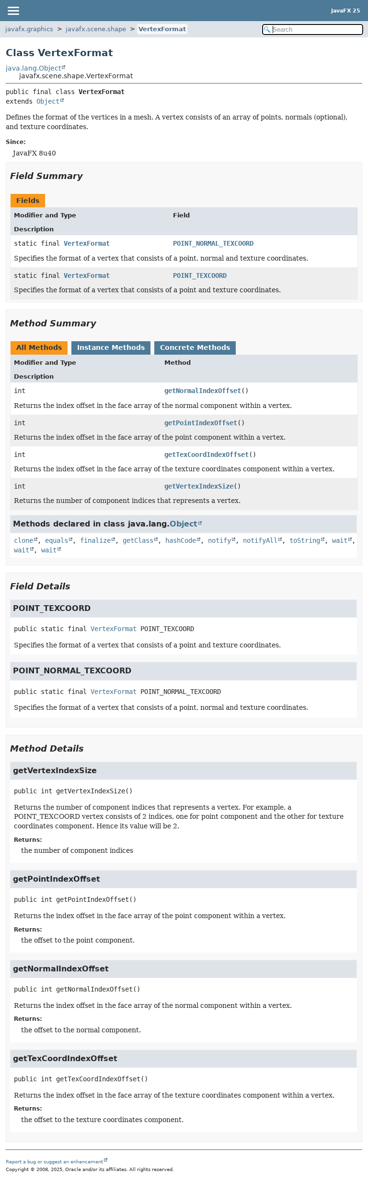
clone (23, 540)
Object (47, 101)
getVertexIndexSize (198, 486)
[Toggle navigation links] (13, 10)
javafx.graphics (29, 29)
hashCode (180, 540)
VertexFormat (162, 29)
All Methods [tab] (39, 347)
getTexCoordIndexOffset (206, 454)
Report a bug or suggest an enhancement (54, 1161)
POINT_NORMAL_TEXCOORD (213, 243)
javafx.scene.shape (96, 29)
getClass (138, 540)
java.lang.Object (33, 68)
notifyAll (260, 540)
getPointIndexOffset (200, 423)
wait (339, 540)
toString (304, 540)
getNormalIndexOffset (202, 391)
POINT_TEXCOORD (200, 275)
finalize (95, 540)
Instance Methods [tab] (111, 347)
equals (56, 540)
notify (219, 540)
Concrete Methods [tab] (195, 347)
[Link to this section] (89, 176)
